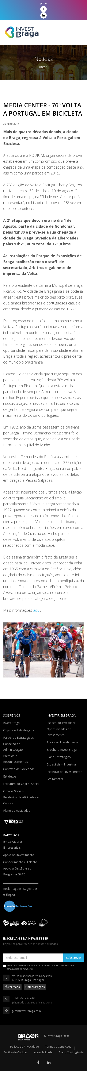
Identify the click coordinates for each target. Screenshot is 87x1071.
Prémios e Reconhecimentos (16, 759)
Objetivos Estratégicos (19, 729)
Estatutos (10, 776)
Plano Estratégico (59, 756)
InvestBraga (11, 722)
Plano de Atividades (17, 810)
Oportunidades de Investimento (59, 732)
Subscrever (73, 958)
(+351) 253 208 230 (23, 998)
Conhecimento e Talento (20, 861)
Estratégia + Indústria (62, 764)
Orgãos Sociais (13, 790)
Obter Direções (35, 987)
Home (43, 67)
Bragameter (55, 778)
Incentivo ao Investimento (65, 771)
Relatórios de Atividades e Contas (21, 800)
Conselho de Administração (13, 747)
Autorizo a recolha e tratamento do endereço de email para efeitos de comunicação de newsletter (40, 967)
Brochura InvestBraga (62, 749)
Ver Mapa (13, 987)
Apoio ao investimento (19, 854)
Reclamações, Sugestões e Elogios (20, 892)
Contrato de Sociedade (19, 768)
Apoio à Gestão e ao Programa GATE (17, 871)
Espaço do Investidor (61, 722)
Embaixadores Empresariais (13, 844)
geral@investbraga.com (26, 1011)
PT (42, 3)
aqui (36, 610)
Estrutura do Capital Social (21, 783)
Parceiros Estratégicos (19, 737)
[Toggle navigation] (78, 28)
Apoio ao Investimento (63, 741)
